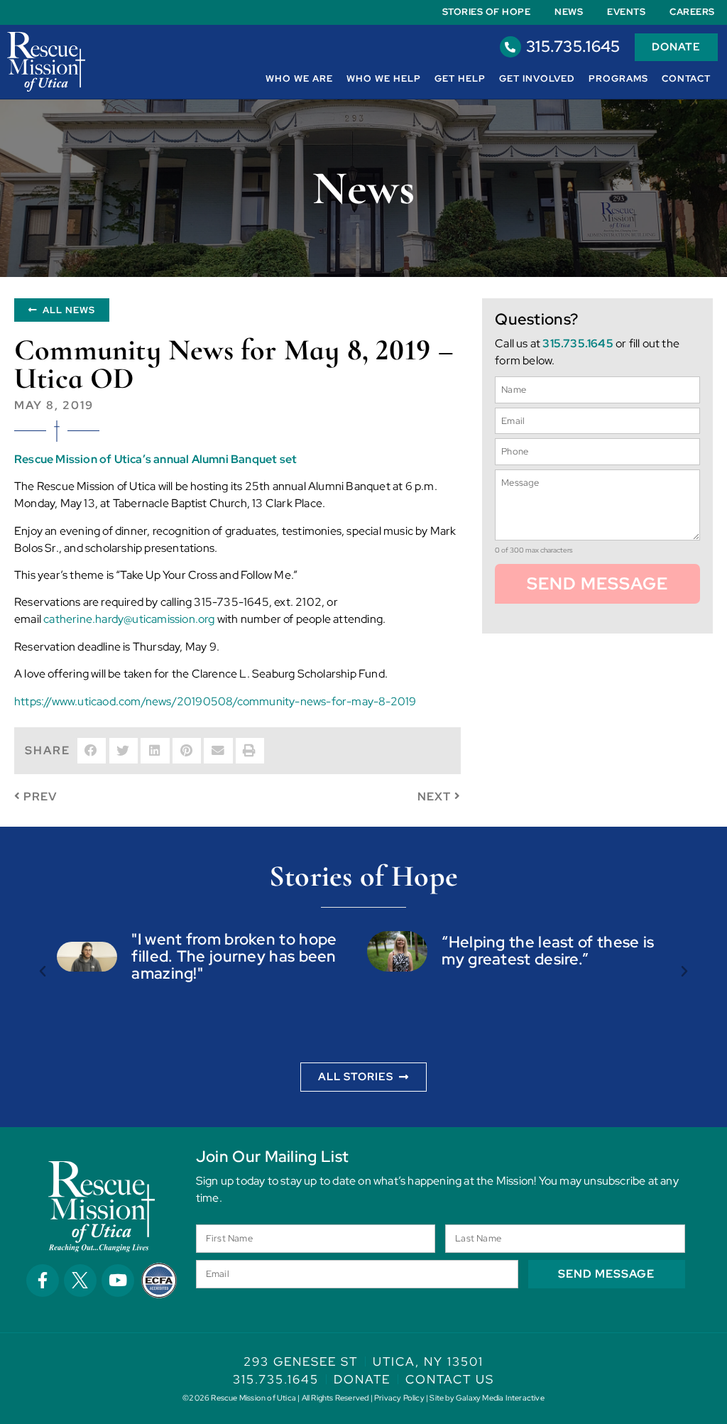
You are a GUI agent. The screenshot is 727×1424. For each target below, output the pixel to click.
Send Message (597, 583)
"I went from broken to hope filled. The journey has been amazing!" (234, 956)
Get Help (460, 78)
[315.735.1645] (510, 47)
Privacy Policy (399, 1398)
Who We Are (299, 78)
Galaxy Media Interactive (500, 1398)
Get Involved (537, 78)
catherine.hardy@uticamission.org (128, 619)
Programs (618, 78)
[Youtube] (118, 1280)
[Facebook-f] (42, 1280)
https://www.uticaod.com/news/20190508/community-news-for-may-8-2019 (215, 701)
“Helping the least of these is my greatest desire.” (548, 950)
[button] (91, 750)
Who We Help (383, 78)
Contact (686, 78)
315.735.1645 (573, 46)
